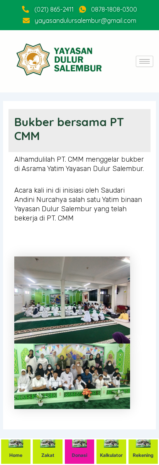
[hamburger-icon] (144, 61)
